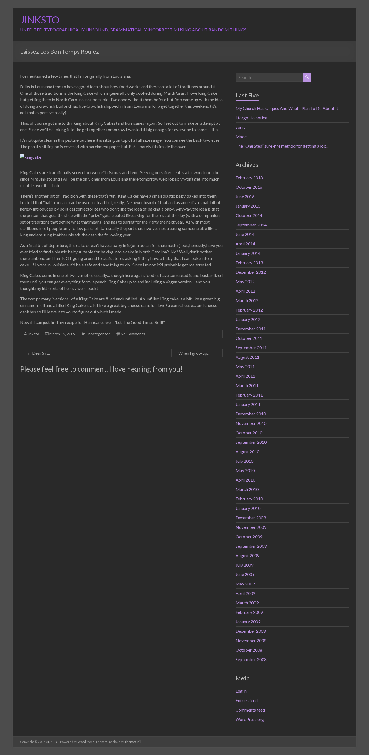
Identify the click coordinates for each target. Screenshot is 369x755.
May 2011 (245, 366)
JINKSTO (39, 20)
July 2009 (244, 564)
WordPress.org (250, 719)
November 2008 (251, 640)
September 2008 (251, 659)
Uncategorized (98, 333)
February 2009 (249, 612)
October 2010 (249, 432)
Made (241, 136)
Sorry (241, 127)
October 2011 (249, 338)
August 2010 (247, 451)
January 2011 (248, 404)
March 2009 (247, 602)
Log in (241, 690)
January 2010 (248, 508)
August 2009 (247, 555)
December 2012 (251, 272)
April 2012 (245, 290)
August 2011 (247, 357)
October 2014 (249, 215)
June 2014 (245, 234)
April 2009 (245, 593)
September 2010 (251, 442)
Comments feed (250, 709)
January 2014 (248, 253)
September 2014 (251, 224)
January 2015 (248, 205)
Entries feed (247, 700)
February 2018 (249, 177)
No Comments (133, 333)
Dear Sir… (38, 353)
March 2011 (247, 385)
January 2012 (248, 319)
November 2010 (251, 423)
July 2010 (244, 460)
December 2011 (251, 328)
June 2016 (245, 196)
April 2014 (245, 243)
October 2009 (249, 536)
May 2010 (245, 470)
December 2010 (251, 413)
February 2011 (249, 394)
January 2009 (248, 621)
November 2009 (251, 527)
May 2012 (245, 281)
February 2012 (249, 309)
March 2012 (247, 300)
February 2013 (249, 262)
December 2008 (251, 631)
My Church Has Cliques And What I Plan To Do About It (287, 108)
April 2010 (245, 479)
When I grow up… (197, 353)
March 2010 (247, 489)
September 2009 (251, 546)
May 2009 (245, 583)
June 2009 (245, 574)
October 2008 (249, 649)
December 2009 (251, 517)
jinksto (33, 333)
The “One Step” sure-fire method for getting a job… (283, 145)
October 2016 (249, 186)
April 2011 (245, 375)
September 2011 (251, 347)
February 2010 (249, 498)
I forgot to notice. (252, 117)
